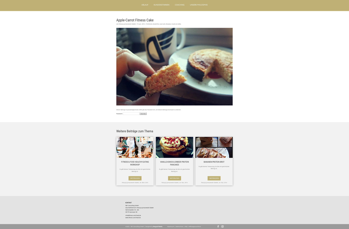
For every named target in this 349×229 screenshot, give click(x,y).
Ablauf (145, 5)
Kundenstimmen (161, 5)
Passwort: (119, 114)
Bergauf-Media (157, 226)
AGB (186, 226)
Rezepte (168, 24)
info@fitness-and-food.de (133, 215)
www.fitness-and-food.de (133, 217)
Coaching (179, 5)
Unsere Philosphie (199, 5)
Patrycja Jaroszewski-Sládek (127, 24)
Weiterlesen (135, 178)
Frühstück (149, 24)
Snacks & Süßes (176, 24)
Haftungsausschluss (195, 226)
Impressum (170, 226)
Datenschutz (180, 226)
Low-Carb (162, 24)
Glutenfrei (156, 24)
